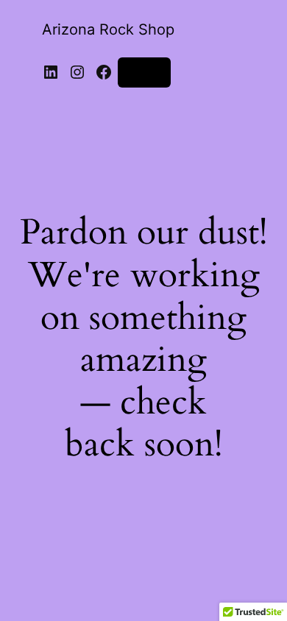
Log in (144, 71)
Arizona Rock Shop (108, 29)
